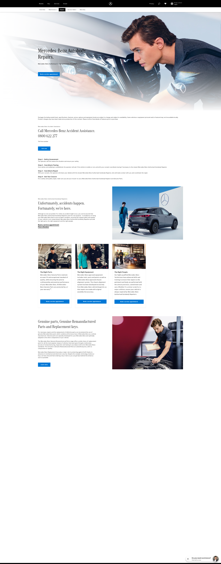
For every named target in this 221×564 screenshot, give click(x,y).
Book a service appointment (49, 74)
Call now (44, 148)
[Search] (159, 3)
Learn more (44, 365)
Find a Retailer (43, 227)
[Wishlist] (165, 3)
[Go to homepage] (110, 4)
